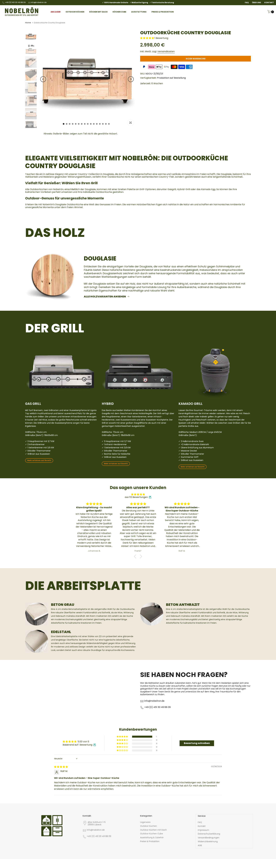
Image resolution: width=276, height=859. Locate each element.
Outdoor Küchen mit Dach (153, 829)
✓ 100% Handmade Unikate (115, 2)
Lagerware (145, 822)
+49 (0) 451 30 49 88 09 (15, 2)
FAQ (247, 2)
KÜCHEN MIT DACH (98, 11)
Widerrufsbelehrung (208, 841)
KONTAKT (269, 2)
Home (28, 23)
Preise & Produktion (149, 841)
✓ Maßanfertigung (139, 2)
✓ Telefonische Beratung (162, 2)
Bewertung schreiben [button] (197, 743)
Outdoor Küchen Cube (151, 833)
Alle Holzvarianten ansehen (105, 296)
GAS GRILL (33, 404)
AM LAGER (56, 11)
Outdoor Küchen (148, 826)
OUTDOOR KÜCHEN (75, 11)
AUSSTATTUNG (138, 11)
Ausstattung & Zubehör (152, 837)
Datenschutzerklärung (209, 833)
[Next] (131, 79)
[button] (147, 38)
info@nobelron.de (38, 2)
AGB (200, 845)
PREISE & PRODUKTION (163, 11)
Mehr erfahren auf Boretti (39, 460)
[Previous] (43, 79)
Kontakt (202, 826)
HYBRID (108, 404)
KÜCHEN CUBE (119, 11)
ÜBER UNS (256, 2)
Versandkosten (166, 51)
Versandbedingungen (208, 837)
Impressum (203, 830)
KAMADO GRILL (191, 404)
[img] (138, 494)
